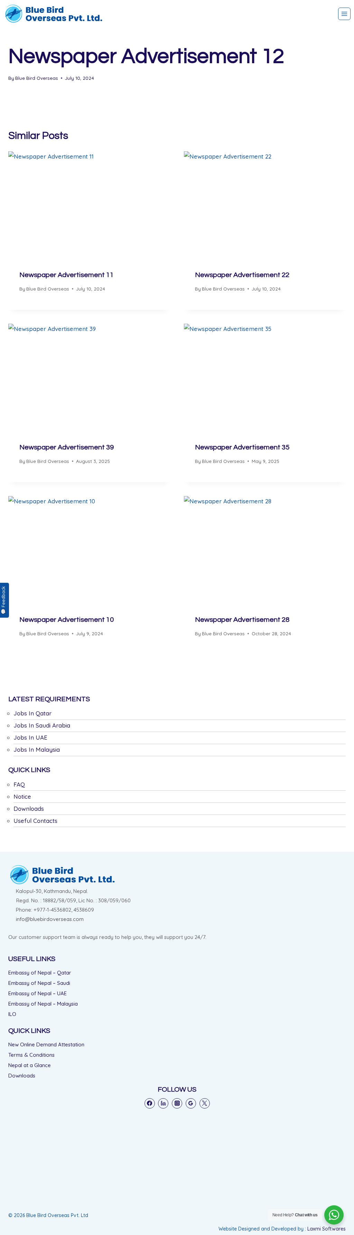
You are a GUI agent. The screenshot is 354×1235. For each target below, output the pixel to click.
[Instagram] (177, 1103)
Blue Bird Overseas (36, 78)
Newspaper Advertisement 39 (66, 447)
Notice (22, 796)
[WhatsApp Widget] (334, 1215)
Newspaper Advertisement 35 (242, 447)
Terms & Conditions (31, 1055)
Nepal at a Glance (29, 1065)
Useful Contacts (35, 820)
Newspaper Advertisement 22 (242, 275)
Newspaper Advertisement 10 (66, 619)
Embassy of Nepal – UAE (37, 993)
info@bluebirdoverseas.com (50, 919)
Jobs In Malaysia (36, 749)
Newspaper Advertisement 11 (66, 275)
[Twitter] (204, 1103)
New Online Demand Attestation (46, 1044)
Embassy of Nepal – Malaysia (43, 1003)
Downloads (28, 808)
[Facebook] (150, 1103)
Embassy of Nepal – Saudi (39, 983)
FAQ (19, 784)
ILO (12, 1014)
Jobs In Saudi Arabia (41, 725)
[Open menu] (344, 14)
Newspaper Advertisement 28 (242, 619)
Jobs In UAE (30, 737)
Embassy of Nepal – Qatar (39, 972)
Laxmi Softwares (326, 1229)
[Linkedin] (163, 1103)
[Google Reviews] (191, 1103)
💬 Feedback (3, 600)
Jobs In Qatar (32, 713)
